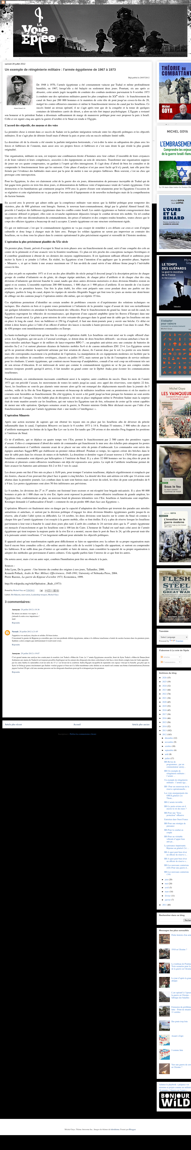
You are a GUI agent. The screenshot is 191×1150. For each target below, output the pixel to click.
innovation (25, 594)
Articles (166, 657)
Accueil (77, 724)
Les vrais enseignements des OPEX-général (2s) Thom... (176, 795)
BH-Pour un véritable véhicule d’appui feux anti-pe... (174, 839)
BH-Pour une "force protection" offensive (174, 814)
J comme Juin (177, 1050)
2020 (164, 702)
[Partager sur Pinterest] (57, 590)
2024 (164, 685)
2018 (164, 710)
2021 (164, 697)
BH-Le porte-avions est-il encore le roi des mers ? (175, 807)
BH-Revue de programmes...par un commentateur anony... (175, 764)
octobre (168, 746)
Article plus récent (13, 724)
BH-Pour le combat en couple (173, 831)
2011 (164, 904)
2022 (164, 693)
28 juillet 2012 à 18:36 (30, 609)
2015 (164, 722)
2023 (164, 689)
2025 (164, 681)
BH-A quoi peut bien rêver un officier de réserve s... (175, 853)
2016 (164, 718)
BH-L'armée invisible (173, 802)
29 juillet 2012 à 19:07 (30, 653)
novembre (169, 742)
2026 (164, 677)
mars (167, 891)
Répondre (16, 622)
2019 (164, 706)
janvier (168, 899)
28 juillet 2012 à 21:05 (28, 631)
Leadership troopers (39, 594)
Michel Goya (53, 594)
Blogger (132, 1129)
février (168, 895)
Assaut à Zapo (177, 1035)
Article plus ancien (141, 724)
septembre (169, 750)
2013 (164, 730)
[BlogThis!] (49, 590)
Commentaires (169, 662)
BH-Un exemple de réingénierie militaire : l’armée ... (174, 773)
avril (167, 887)
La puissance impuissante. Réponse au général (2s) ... (176, 846)
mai (167, 883)
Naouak (15, 631)
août (167, 754)
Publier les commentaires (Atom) (83, 734)
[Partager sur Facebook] (54, 590)
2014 (164, 726)
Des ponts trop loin (179, 1021)
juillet (167, 758)
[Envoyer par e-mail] (46, 590)
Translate (179, 641)
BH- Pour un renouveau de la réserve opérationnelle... (176, 787)
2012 (164, 734)
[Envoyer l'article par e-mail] (41, 590)
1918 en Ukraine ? (179, 949)
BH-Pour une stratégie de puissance (175, 824)
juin (167, 879)
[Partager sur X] (51, 590)
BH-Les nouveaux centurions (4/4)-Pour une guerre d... (176, 866)
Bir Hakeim (15, 594)
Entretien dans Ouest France (176, 819)
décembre (169, 738)
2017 (164, 714)
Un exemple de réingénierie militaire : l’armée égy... (176, 781)
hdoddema (115, 1129)
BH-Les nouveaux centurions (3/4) (176, 873)
